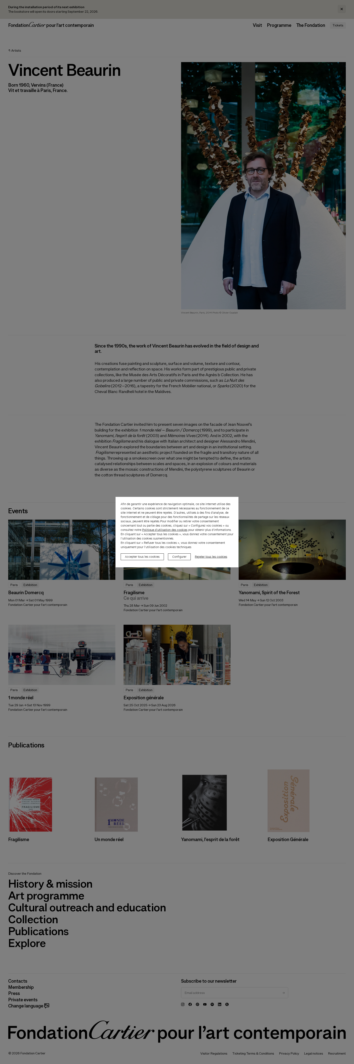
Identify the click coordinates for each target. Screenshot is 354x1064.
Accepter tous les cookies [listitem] (142, 556)
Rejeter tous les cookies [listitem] (211, 556)
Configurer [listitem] (179, 556)
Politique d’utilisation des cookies (164, 529)
